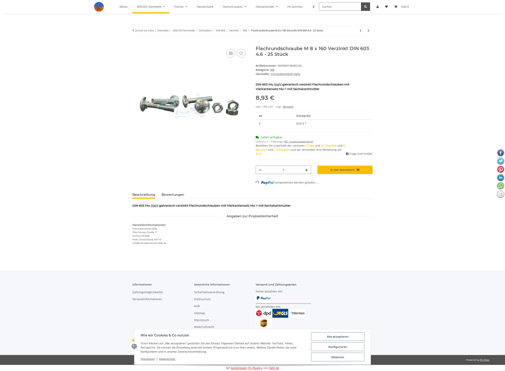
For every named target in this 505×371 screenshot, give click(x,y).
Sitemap (199, 313)
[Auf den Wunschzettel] (241, 53)
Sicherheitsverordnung (209, 292)
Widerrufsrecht (204, 327)
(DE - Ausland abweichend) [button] (298, 141)
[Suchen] (365, 6)
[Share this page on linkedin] (501, 178)
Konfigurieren (337, 347)
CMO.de (273, 368)
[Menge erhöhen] (306, 170)
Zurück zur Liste (144, 30)
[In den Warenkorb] (135, 43)
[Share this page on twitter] (501, 161)
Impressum (148, 359)
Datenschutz (167, 359)
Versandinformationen (147, 299)
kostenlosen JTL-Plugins (246, 368)
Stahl (277, 84)
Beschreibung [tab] (143, 195)
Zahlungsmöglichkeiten (147, 292)
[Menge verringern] (260, 170)
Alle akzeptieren (338, 336)
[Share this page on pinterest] (501, 169)
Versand (287, 107)
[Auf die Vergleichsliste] (230, 53)
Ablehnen (337, 357)
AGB (197, 306)
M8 (272, 70)
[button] (311, 6)
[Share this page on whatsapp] (501, 186)
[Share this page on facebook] (501, 153)
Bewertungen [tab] (173, 195)
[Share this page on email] (501, 194)
